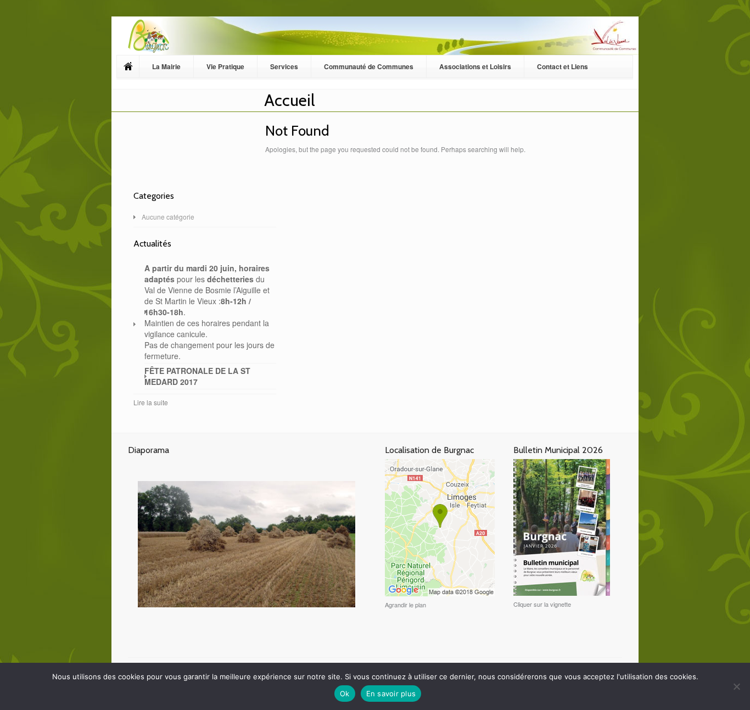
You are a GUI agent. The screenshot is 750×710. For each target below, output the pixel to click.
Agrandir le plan (405, 604)
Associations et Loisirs (475, 66)
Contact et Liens (562, 66)
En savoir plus (391, 693)
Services (284, 66)
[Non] (736, 686)
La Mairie (166, 66)
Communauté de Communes (368, 66)
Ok (345, 693)
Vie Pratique (225, 66)
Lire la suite (150, 402)
